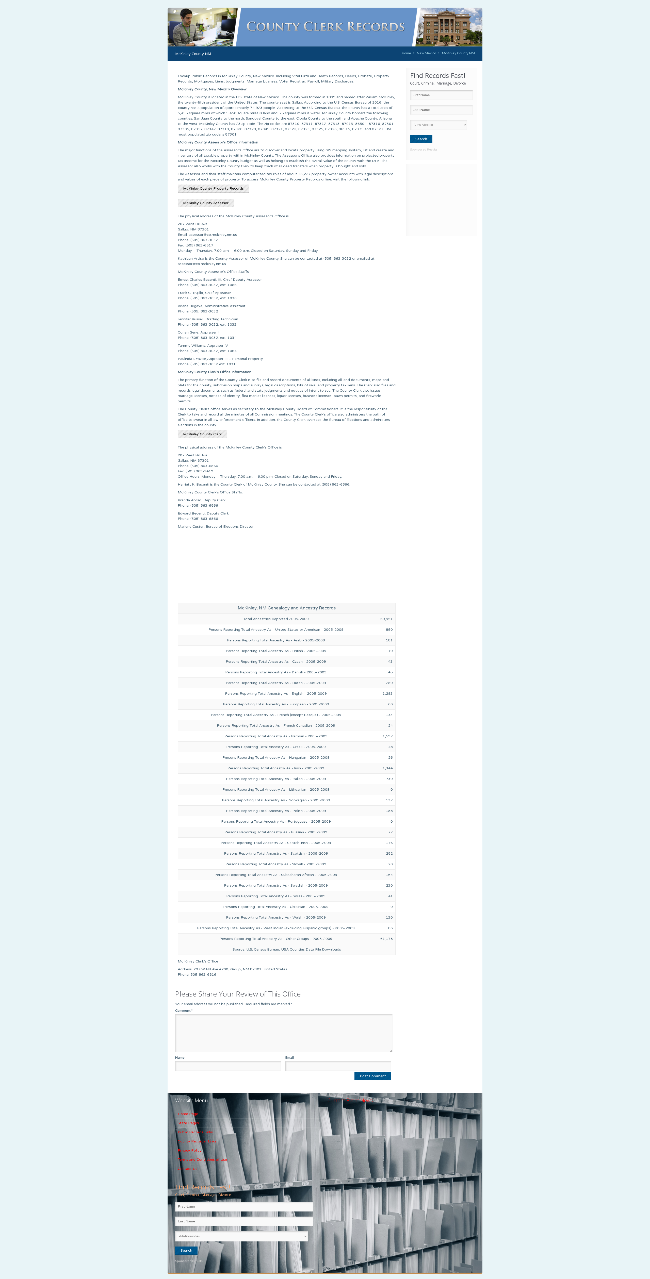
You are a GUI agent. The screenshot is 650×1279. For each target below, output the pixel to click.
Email (289, 1058)
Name (180, 1058)
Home (406, 53)
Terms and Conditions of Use (202, 1159)
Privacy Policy (190, 1150)
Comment (183, 1011)
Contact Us (187, 1169)
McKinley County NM (458, 53)
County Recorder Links (197, 1141)
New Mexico (426, 53)
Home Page (188, 1114)
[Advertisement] (442, 199)
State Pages (188, 1123)
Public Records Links (195, 1132)
